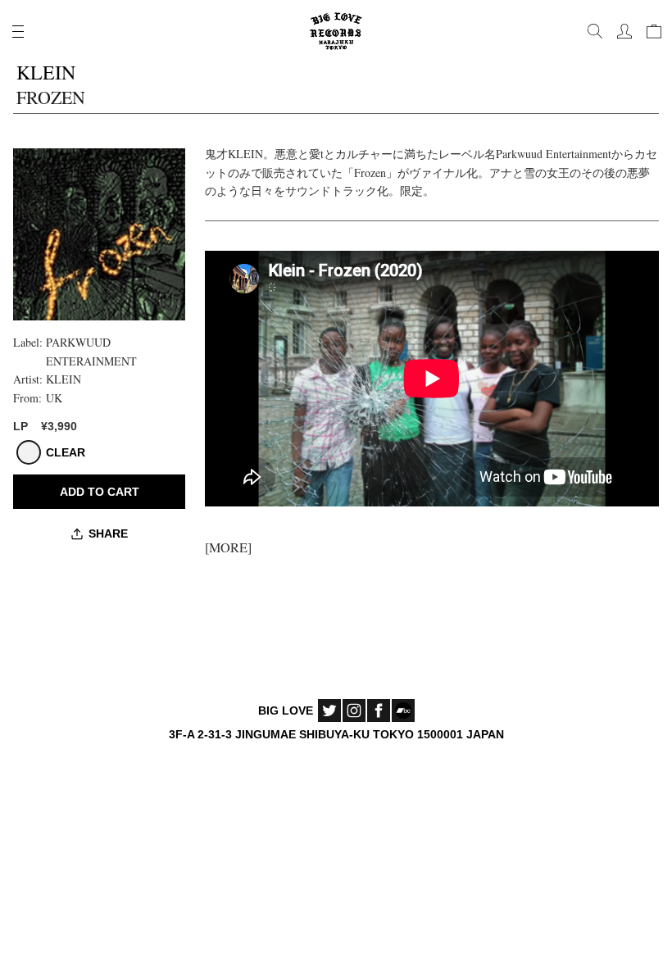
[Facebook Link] (378, 710)
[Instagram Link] (354, 710)
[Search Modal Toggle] (595, 31)
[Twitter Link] (329, 710)
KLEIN (63, 379)
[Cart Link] (654, 31)
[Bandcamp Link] (403, 710)
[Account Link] (624, 31)
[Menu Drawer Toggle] (18, 31)
